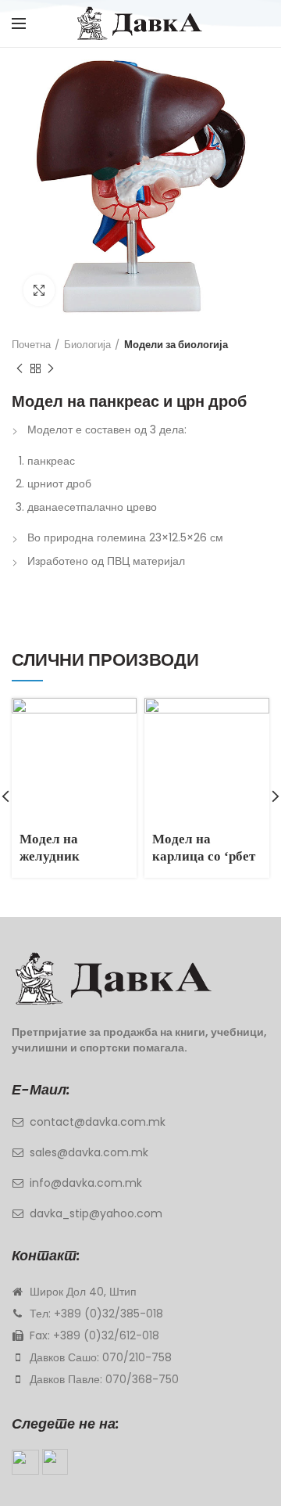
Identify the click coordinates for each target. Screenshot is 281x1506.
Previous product (19, 368)
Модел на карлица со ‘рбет (203, 848)
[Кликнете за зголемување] (39, 290)
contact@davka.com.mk (97, 1122)
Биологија (87, 344)
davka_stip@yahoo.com (96, 1213)
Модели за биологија (176, 344)
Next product (51, 368)
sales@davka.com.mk (89, 1152)
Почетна (31, 344)
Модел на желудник (50, 848)
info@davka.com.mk (86, 1183)
